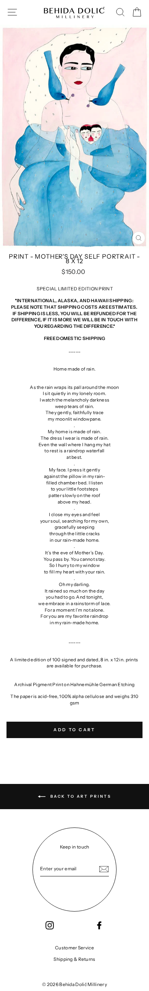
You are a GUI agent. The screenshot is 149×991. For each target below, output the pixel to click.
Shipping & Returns (74, 959)
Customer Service (74, 948)
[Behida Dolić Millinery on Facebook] (99, 925)
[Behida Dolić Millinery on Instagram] (49, 925)
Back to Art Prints (80, 796)
